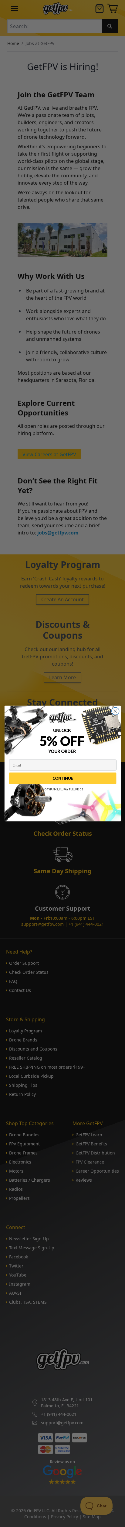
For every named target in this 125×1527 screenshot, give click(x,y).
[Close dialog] (115, 711)
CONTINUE (62, 778)
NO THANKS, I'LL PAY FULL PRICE (62, 789)
